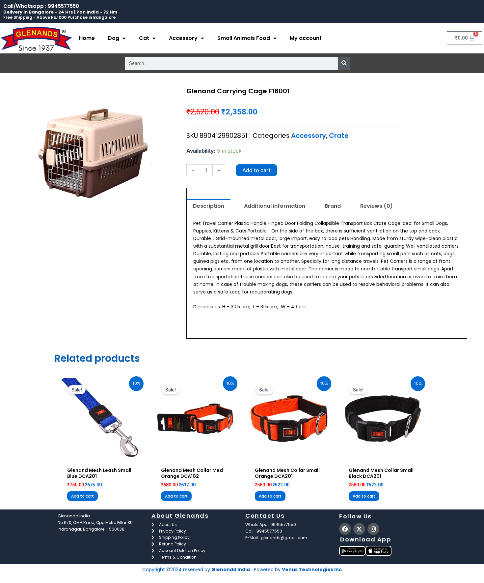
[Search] (344, 63)
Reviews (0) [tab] (376, 206)
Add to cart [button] (82, 496)
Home (87, 38)
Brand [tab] (333, 206)
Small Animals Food (243, 38)
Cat (144, 38)
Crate (339, 135)
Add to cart (256, 170)
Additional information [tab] (274, 206)
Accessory (183, 38)
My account (306, 38)
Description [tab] (208, 206)
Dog (113, 38)
